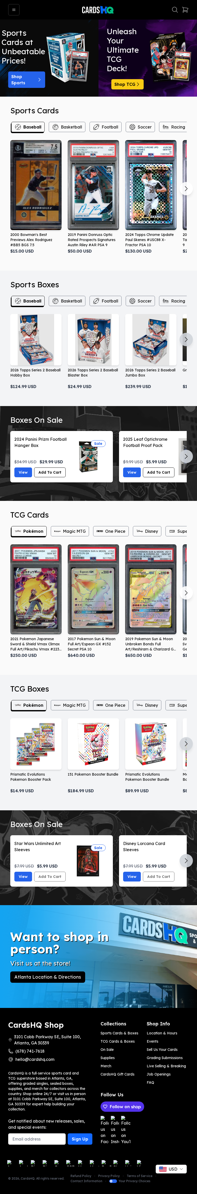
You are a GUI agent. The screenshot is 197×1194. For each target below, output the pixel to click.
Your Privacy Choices (134, 1181)
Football (110, 127)
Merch (106, 1066)
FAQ (150, 1082)
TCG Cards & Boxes (118, 1041)
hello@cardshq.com (34, 1059)
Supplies (108, 1057)
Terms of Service (139, 1176)
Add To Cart (49, 472)
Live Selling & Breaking (166, 1066)
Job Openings (159, 1074)
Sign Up (80, 1139)
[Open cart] (185, 9)
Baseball (32, 127)
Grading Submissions (165, 1057)
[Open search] (175, 9)
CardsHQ (28, 1178)
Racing (178, 127)
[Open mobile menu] (13, 9)
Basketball (71, 127)
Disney (151, 531)
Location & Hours (162, 1033)
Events (152, 1041)
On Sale (107, 1049)
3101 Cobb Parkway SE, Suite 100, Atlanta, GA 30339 (47, 1039)
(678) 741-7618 (30, 1051)
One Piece (115, 531)
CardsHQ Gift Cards (117, 1074)
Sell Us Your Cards (162, 1049)
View (23, 472)
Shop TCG (124, 84)
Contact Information (86, 1181)
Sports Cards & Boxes (119, 1033)
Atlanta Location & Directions (47, 977)
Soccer (145, 127)
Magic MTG (74, 531)
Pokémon (33, 531)
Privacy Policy (109, 1176)
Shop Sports (18, 79)
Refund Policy (81, 1176)
